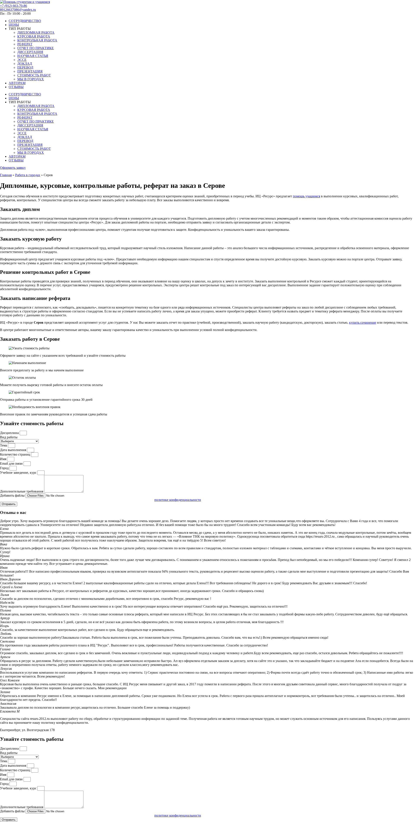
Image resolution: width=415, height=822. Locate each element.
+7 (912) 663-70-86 (13, 6)
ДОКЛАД (24, 63)
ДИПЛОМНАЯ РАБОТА (35, 32)
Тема (4, 445)
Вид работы (9, 437)
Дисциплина (10, 433)
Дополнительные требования (22, 491)
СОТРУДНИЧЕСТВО (25, 21)
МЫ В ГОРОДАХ (30, 79)
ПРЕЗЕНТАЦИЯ (30, 71)
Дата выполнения (13, 450)
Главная (6, 175)
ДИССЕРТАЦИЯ (30, 52)
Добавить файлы (13, 495)
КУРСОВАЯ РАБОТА (33, 36)
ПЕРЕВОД (25, 67)
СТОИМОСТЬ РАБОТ (34, 75)
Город (5, 468)
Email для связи (12, 463)
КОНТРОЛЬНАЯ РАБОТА (37, 40)
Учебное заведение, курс (18, 472)
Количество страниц (15, 454)
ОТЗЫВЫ (16, 87)
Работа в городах (27, 175)
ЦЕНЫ (14, 25)
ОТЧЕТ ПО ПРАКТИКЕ (35, 48)
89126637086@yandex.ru (18, 9)
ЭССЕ (22, 60)
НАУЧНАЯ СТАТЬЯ (32, 56)
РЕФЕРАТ (24, 44)
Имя (3, 459)
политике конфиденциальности (177, 500)
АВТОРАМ (17, 83)
